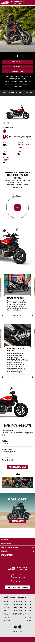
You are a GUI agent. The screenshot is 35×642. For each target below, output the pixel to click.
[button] (3, 315)
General (4, 93)
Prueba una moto (7, 555)
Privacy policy (17, 631)
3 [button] (21, 315)
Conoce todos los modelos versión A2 (18, 138)
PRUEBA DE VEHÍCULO (17, 62)
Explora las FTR (17, 521)
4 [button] (22, 377)
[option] (18, 294)
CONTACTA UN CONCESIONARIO (17, 587)
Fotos (30, 93)
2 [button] (17, 315)
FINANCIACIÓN (17, 67)
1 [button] (14, 315)
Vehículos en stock (17, 71)
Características (12, 93)
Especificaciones (23, 93)
